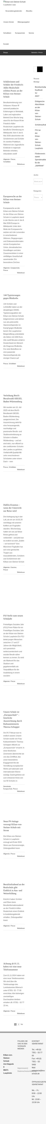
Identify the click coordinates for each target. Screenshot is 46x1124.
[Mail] (27, 1055)
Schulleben (6, 162)
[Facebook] (18, 1055)
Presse (13, 159)
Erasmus (13, 567)
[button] (13, 43)
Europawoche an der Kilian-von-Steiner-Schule (12, 199)
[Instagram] (21, 1055)
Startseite (34, 52)
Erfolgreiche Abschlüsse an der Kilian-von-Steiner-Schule (40, 110)
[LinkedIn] (24, 1055)
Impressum (22, 1068)
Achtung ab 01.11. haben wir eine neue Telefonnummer (12, 966)
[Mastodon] (21, 1059)
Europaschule (15, 268)
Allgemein (6, 159)
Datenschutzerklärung (27, 1071)
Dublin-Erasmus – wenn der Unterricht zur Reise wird (12, 508)
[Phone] (18, 1059)
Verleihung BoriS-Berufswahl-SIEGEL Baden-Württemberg (12, 398)
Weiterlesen (21, 164)
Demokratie (7, 786)
